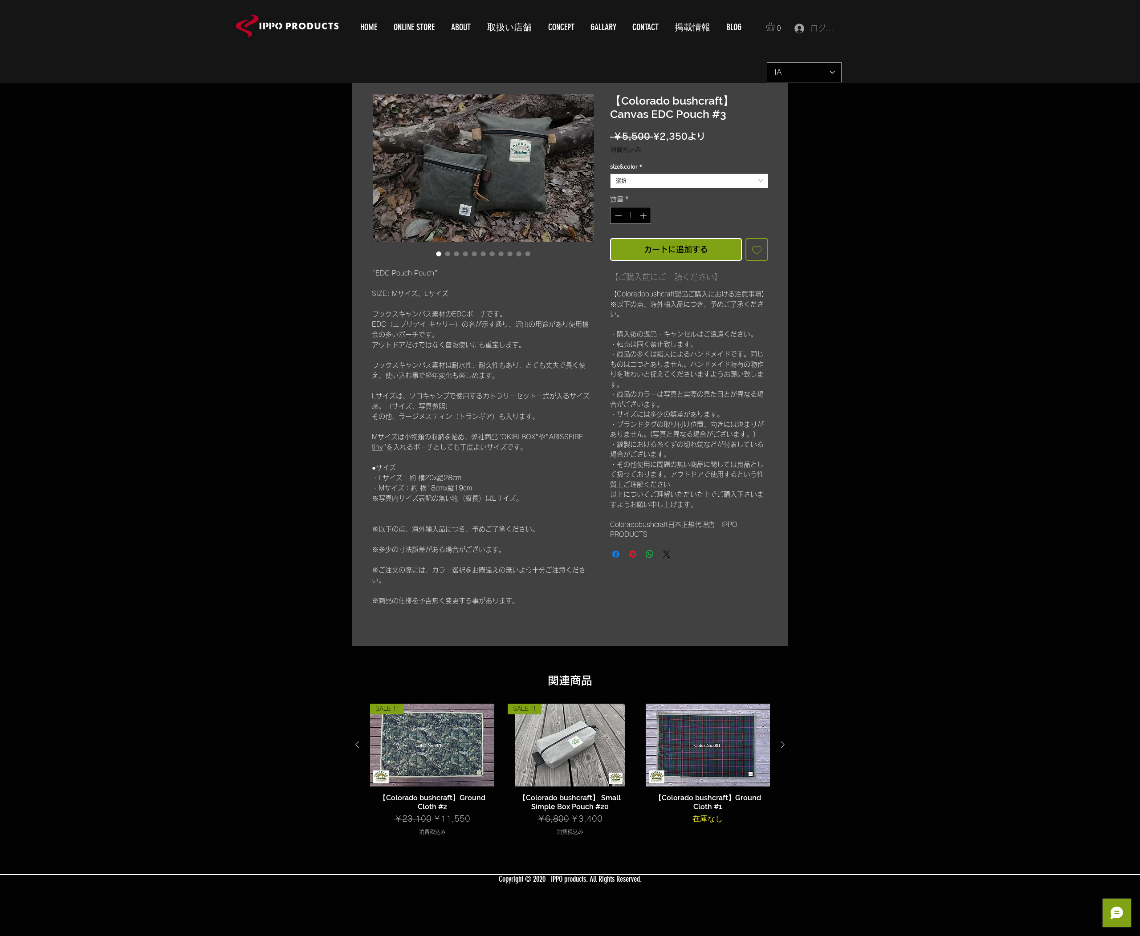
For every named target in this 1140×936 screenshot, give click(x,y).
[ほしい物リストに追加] (756, 249)
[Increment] (644, 215)
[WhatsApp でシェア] (649, 554)
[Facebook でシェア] (616, 554)
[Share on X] (666, 554)
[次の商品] (783, 744)
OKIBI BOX (518, 437)
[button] (775, 26)
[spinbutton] (630, 215)
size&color (626, 166)
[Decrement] (617, 215)
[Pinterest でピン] (632, 554)
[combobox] (689, 181)
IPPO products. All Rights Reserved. (596, 879)
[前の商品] (357, 744)
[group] (570, 769)
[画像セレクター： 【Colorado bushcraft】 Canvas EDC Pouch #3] (438, 253)
